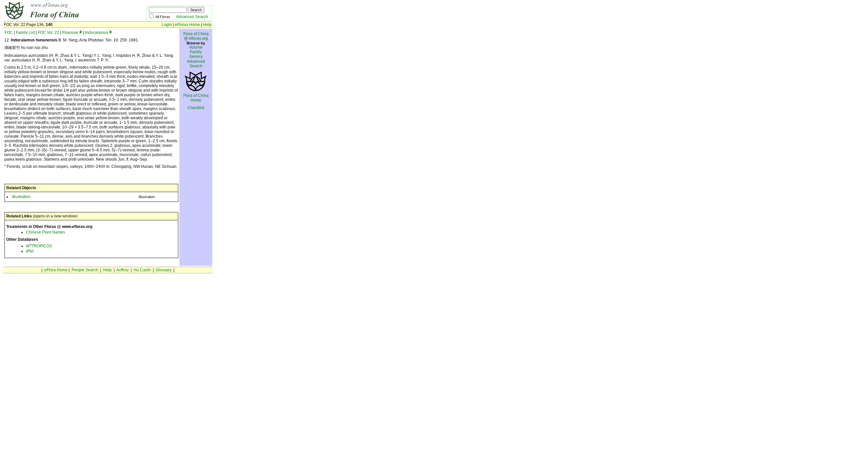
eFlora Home (56, 270)
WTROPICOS (39, 246)
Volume (196, 47)
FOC (9, 32)
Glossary (163, 270)
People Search (85, 270)
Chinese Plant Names (45, 232)
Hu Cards (142, 270)
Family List (25, 32)
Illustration (21, 196)
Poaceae (70, 32)
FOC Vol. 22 (48, 32)
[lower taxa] (80, 32)
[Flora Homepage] (64, 19)
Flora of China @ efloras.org (196, 36)
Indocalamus (96, 32)
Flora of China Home (196, 97)
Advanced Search (192, 16)
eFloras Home (187, 24)
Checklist (196, 107)
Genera (196, 56)
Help (207, 24)
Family (196, 52)
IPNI (30, 251)
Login (167, 24)
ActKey (122, 270)
